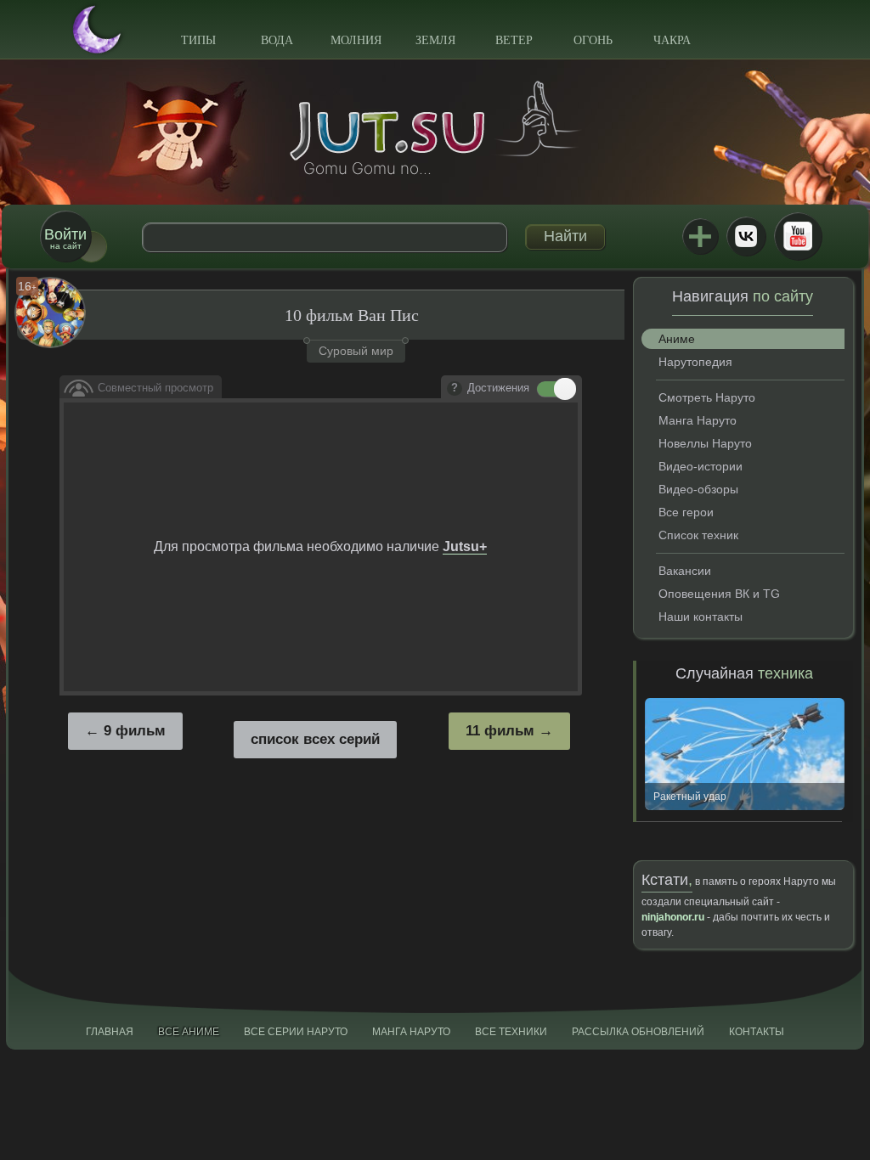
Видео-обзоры (698, 489)
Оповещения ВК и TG (719, 593)
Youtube (798, 236)
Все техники (511, 1032)
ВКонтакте (745, 236)
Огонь (593, 40)
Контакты (756, 1032)
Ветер (514, 40)
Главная (109, 1032)
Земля (435, 40)
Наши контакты (700, 616)
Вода (277, 40)
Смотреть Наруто (706, 397)
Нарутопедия (695, 362)
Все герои (686, 512)
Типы (198, 40)
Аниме (676, 339)
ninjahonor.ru (672, 917)
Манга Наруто (697, 420)
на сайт (65, 238)
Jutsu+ (700, 236)
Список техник (698, 535)
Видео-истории (700, 466)
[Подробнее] (454, 389)
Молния (355, 40)
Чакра (672, 40)
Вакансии (684, 570)
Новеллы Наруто (705, 443)
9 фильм (135, 731)
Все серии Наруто (295, 1032)
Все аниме (188, 1032)
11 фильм (500, 731)
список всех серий (315, 739)
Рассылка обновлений (638, 1032)
